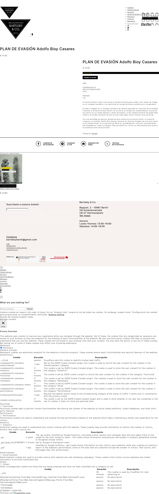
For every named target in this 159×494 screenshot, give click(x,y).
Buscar (30, 309)
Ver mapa (85, 215)
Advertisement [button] (7, 452)
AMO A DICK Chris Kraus (9, 189)
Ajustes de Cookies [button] (9, 317)
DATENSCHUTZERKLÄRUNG (16, 248)
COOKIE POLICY (12, 250)
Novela (94, 133)
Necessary (8, 348)
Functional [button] (5, 404)
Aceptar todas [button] (26, 317)
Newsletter (131, 21)
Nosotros (130, 12)
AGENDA (130, 8)
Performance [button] (6, 413)
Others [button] (3, 462)
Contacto (130, 19)
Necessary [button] (5, 345)
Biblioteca (131, 16)
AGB (8, 244)
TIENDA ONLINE (133, 10)
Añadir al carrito (90, 77)
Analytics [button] (4, 422)
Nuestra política (56, 314)
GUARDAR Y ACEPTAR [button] (10, 490)
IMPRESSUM (10, 246)
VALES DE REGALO (134, 14)
